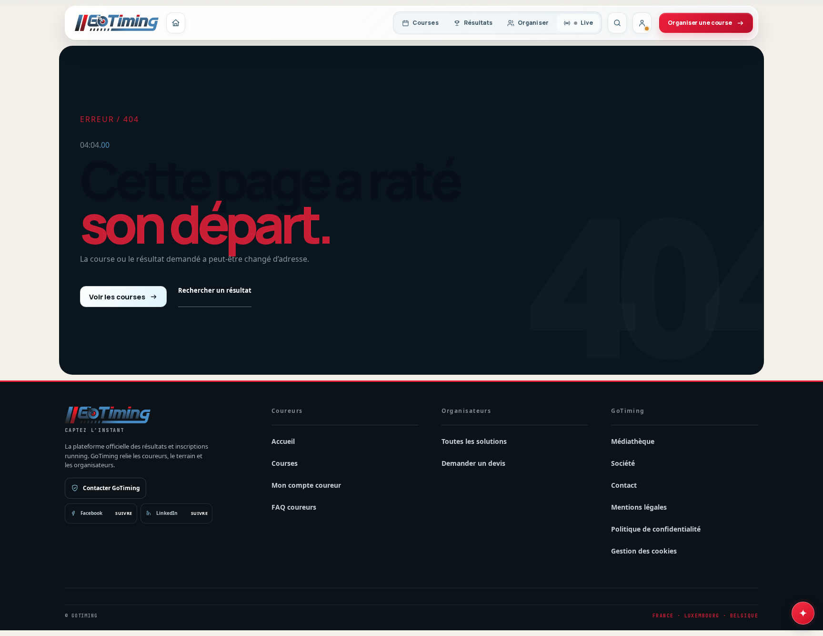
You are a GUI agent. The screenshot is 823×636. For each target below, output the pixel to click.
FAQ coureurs (293, 507)
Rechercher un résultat (214, 290)
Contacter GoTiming (111, 488)
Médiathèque (632, 441)
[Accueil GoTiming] (175, 22)
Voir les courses (117, 297)
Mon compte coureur (306, 485)
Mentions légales (639, 507)
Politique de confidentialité (656, 528)
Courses (425, 23)
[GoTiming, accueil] (117, 22)
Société (623, 463)
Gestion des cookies (644, 550)
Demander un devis (473, 463)
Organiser (533, 23)
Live (587, 23)
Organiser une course (700, 23)
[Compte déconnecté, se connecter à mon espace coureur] (642, 22)
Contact (624, 485)
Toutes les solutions (474, 441)
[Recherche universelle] (617, 22)
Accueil (283, 441)
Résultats (478, 23)
